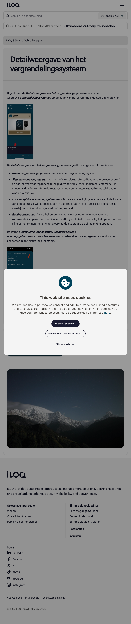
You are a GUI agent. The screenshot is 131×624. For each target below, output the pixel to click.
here (107, 312)
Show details (65, 344)
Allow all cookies (64, 323)
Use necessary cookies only (64, 333)
